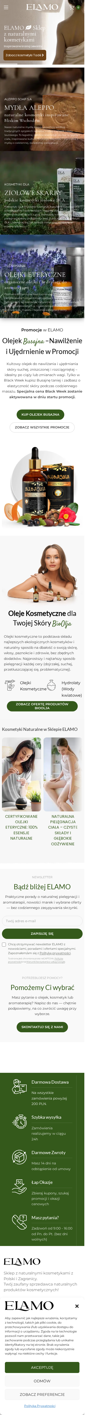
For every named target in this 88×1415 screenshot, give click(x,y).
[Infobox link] (42, 1093)
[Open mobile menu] (6, 7)
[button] (77, 1306)
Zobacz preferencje (42, 1394)
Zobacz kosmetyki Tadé (24, 55)
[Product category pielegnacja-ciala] (63, 793)
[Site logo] (42, 7)
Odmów (42, 1381)
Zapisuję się (42, 933)
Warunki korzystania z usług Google (45, 961)
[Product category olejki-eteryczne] (21, 790)
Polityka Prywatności (39, 1406)
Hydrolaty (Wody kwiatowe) (72, 689)
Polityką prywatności (55, 953)
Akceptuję (42, 1367)
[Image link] (22, 1261)
